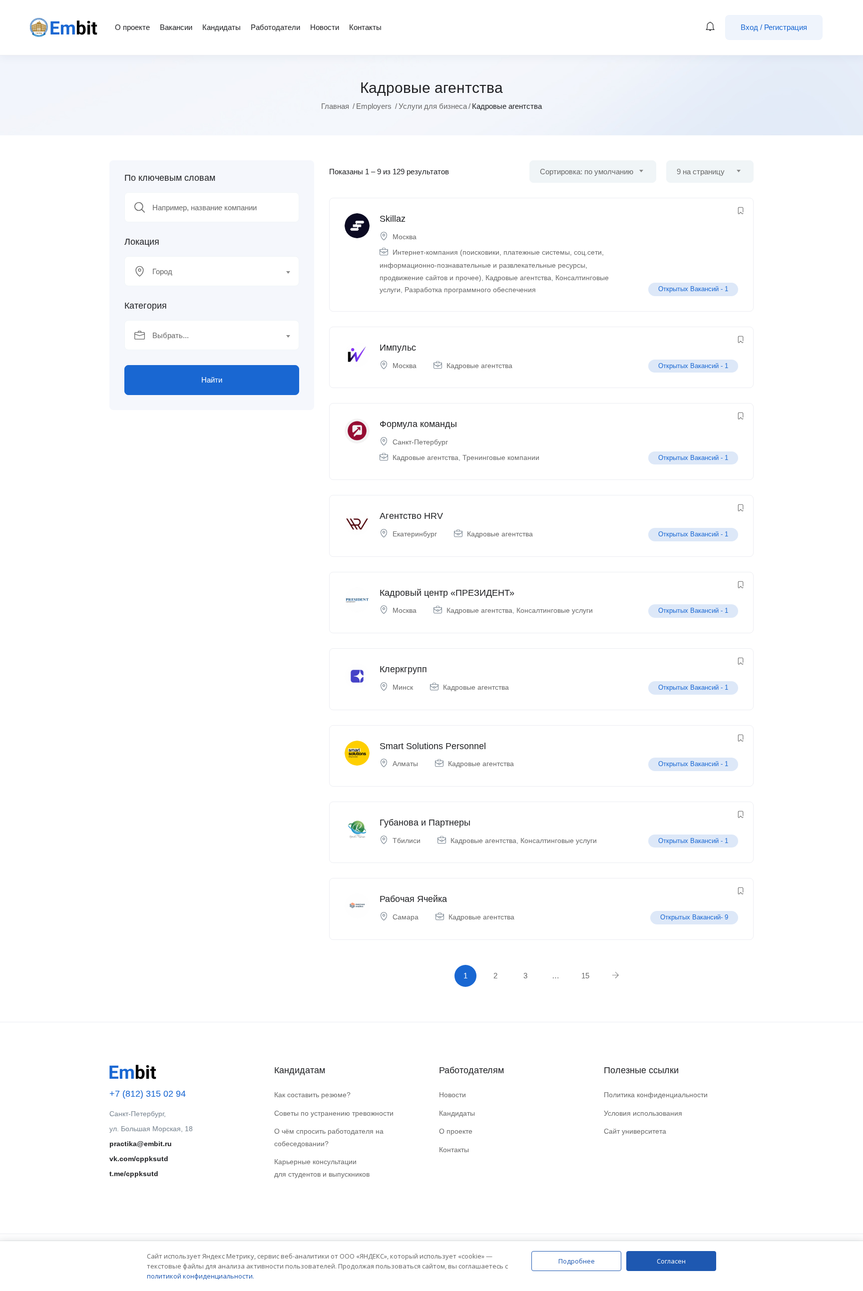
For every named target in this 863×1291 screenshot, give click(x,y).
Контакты (365, 27)
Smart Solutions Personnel (433, 746)
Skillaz (393, 219)
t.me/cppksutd (133, 1174)
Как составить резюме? (312, 1095)
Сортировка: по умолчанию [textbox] (586, 171)
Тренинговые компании (500, 457)
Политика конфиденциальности (656, 1095)
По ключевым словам (169, 177)
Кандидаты (221, 27)
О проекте (132, 27)
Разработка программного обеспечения (470, 290)
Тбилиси (407, 841)
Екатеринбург (415, 534)
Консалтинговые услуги (554, 610)
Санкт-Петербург (420, 442)
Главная (335, 106)
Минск (403, 687)
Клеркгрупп (403, 669)
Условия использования (643, 1113)
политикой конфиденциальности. (200, 1276)
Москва (405, 237)
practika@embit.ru (140, 1144)
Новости (324, 27)
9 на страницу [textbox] (701, 171)
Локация (141, 241)
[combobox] (211, 271)
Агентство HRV (411, 516)
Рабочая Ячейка (413, 899)
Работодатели (275, 27)
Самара (406, 917)
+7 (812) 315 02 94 (147, 1094)
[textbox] (205, 272)
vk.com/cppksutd (138, 1159)
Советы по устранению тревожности (334, 1113)
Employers (374, 106)
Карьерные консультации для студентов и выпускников (322, 1168)
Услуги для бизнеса (433, 106)
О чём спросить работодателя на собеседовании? (329, 1137)
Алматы (405, 764)
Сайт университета (635, 1131)
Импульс (398, 348)
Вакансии (176, 27)
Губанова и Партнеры (425, 823)
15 (585, 975)
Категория (145, 305)
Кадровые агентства (518, 278)
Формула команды (418, 424)
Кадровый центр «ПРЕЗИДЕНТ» (447, 593)
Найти (211, 380)
